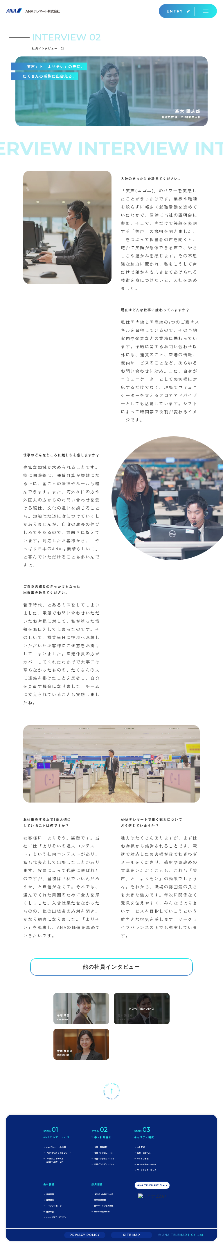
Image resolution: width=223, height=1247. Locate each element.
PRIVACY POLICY (85, 1235)
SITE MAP (131, 1235)
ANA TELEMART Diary (152, 1185)
